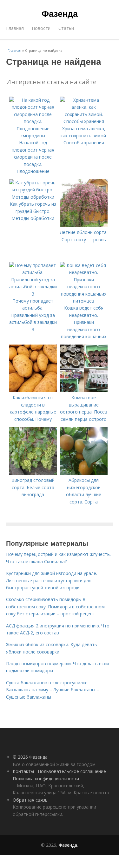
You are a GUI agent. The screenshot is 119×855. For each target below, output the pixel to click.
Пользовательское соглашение (72, 771)
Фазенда (60, 13)
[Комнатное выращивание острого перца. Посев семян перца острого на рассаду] (84, 390)
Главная (15, 28)
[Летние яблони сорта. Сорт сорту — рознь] (84, 225)
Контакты (23, 771)
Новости (41, 28)
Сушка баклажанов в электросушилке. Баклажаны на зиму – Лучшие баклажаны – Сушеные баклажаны (52, 690)
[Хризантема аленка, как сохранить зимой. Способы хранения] (84, 121)
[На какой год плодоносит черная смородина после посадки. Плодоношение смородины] (33, 136)
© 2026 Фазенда (30, 757)
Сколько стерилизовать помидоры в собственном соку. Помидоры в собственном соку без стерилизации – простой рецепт (55, 606)
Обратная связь (30, 800)
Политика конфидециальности (46, 779)
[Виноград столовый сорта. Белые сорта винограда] (33, 473)
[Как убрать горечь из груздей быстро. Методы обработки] (33, 197)
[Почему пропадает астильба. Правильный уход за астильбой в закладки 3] (33, 294)
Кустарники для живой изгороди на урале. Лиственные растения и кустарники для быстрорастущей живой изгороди (51, 580)
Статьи (66, 28)
